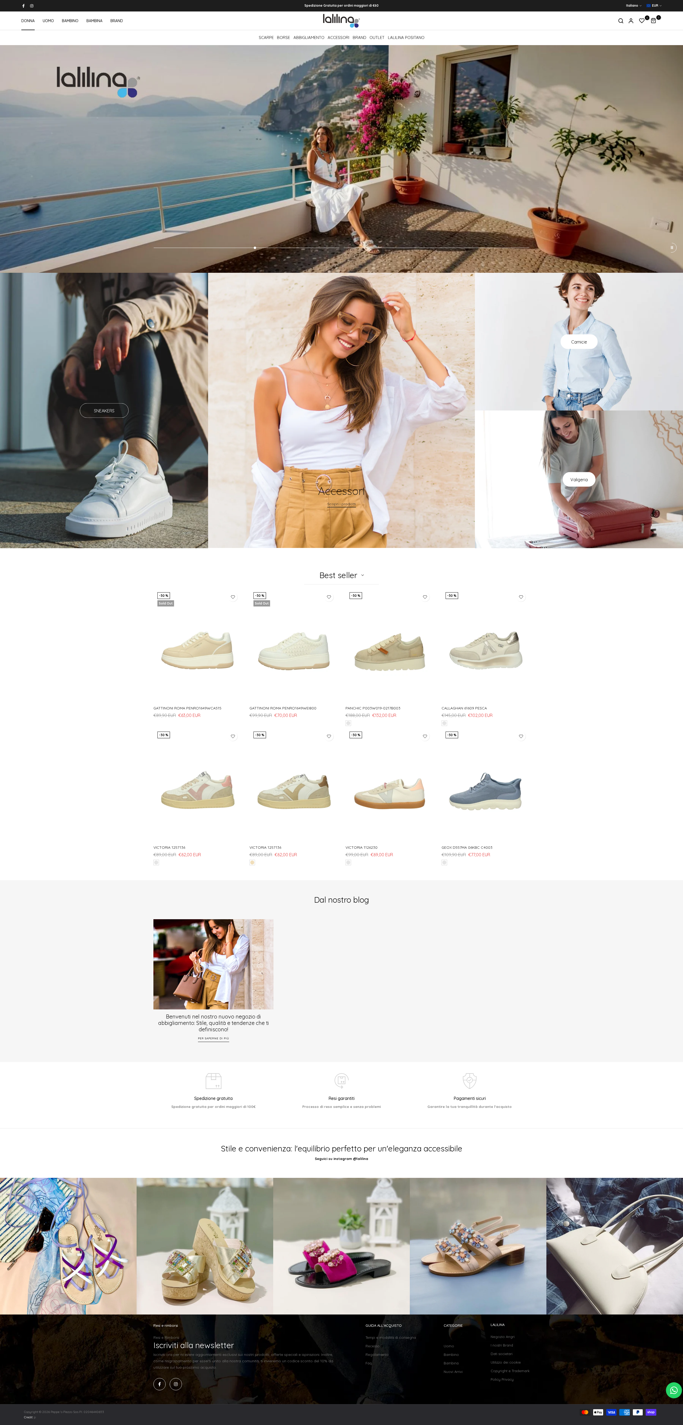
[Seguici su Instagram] (32, 6)
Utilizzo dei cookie (506, 1362)
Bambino (451, 1354)
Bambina (451, 1363)
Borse (283, 37)
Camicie (579, 341)
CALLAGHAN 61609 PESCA (464, 708)
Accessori (338, 37)
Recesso (373, 1346)
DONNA (28, 20)
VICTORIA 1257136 (169, 847)
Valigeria (579, 479)
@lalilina (360, 1158)
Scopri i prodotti (341, 504)
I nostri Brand (502, 1345)
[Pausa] (672, 247)
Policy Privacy (502, 1379)
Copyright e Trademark (510, 1371)
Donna (449, 1337)
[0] (642, 21)
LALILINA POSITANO (406, 37)
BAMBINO (70, 20)
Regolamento (377, 1354)
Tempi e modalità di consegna (391, 1337)
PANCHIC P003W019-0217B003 (373, 708)
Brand (359, 37)
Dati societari (502, 1354)
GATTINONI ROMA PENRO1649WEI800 (282, 708)
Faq (369, 1363)
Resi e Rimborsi (166, 1337)
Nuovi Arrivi (453, 1371)
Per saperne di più (213, 1038)
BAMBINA (94, 20)
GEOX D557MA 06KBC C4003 (467, 847)
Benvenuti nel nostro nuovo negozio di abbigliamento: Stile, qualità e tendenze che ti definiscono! (213, 1023)
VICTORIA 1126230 (362, 847)
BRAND (116, 20)
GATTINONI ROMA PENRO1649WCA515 (187, 708)
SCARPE (266, 37)
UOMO (48, 20)
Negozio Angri (503, 1337)
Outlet (377, 37)
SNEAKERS (104, 410)
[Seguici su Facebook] (23, 6)
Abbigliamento (308, 37)
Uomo (449, 1346)
